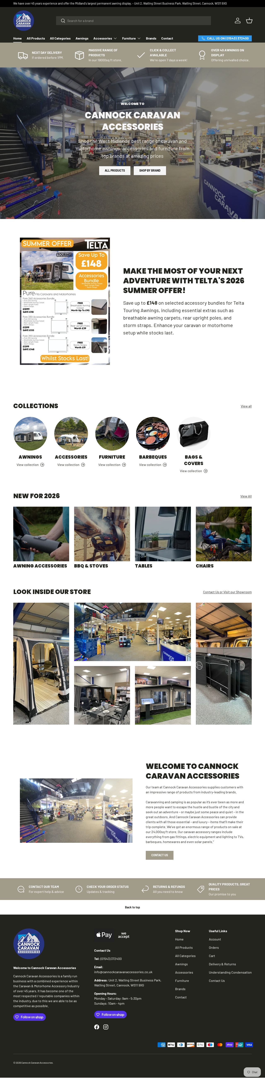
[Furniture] (112, 434)
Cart (212, 956)
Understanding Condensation (230, 972)
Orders (214, 947)
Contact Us (159, 855)
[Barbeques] (153, 434)
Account (215, 939)
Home (17, 38)
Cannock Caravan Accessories (37, 1062)
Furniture (129, 38)
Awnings (82, 38)
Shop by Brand (149, 170)
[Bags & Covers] (194, 434)
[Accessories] (71, 434)
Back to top (132, 907)
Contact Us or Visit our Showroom (227, 592)
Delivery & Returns (222, 964)
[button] (249, 20)
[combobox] (133, 20)
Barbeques (153, 457)
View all (246, 406)
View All (246, 496)
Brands (151, 38)
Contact (167, 38)
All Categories (60, 38)
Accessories (102, 38)
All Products (36, 38)
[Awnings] (30, 434)
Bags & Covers (193, 460)
